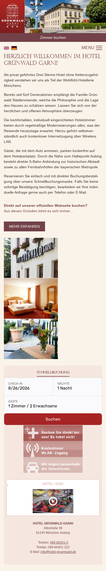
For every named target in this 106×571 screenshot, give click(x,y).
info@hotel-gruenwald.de (58, 552)
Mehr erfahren (24, 226)
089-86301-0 (59, 542)
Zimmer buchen (53, 37)
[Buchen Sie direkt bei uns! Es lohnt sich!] (53, 433)
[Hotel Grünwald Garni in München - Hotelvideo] (53, 501)
